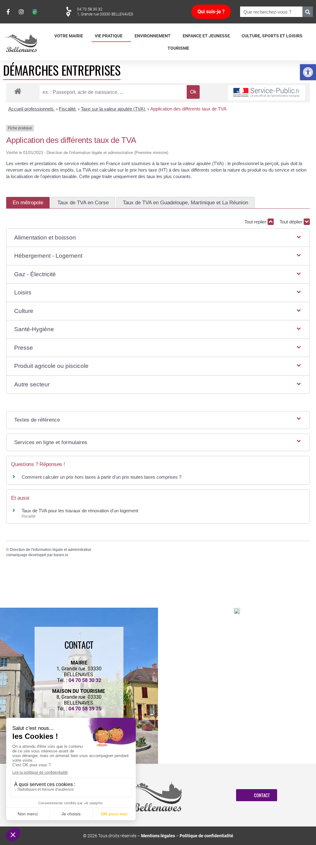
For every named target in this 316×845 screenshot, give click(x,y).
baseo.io (61, 555)
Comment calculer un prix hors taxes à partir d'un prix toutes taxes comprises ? (101, 477)
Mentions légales (158, 835)
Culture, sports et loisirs (272, 35)
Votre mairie (68, 35)
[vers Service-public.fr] (266, 92)
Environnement (153, 35)
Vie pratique (109, 35)
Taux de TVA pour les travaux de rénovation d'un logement (80, 510)
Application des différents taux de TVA (188, 108)
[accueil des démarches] (18, 91)
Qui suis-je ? (211, 12)
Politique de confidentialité (206, 835)
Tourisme (178, 48)
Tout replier (256, 221)
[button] (308, 72)
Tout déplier (292, 221)
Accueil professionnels (31, 108)
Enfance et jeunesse (206, 35)
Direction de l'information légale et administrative (50, 549)
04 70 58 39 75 (85, 709)
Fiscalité (68, 108)
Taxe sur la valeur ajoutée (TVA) (113, 108)
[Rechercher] (307, 11)
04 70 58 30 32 (85, 680)
